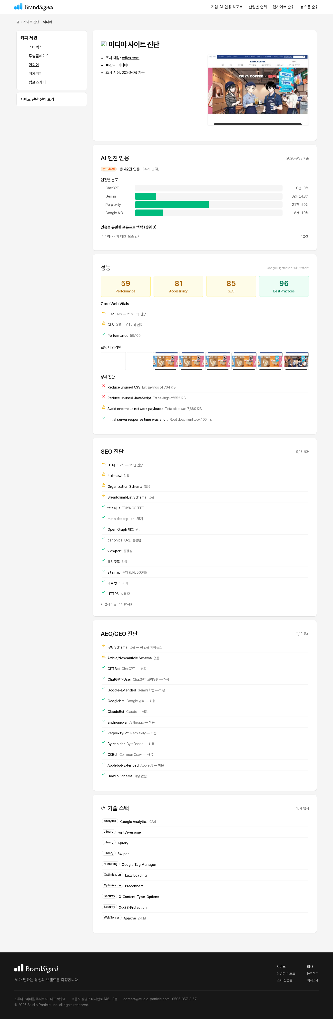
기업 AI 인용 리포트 (227, 6)
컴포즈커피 (37, 82)
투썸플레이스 (39, 55)
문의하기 (313, 973)
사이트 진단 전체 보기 (37, 99)
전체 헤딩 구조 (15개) (118, 604)
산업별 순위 (258, 6)
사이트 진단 (31, 22)
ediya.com (130, 57)
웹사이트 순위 (283, 6)
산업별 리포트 (286, 973)
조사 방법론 (284, 980)
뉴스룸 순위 (309, 6)
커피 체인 (28, 37)
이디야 (34, 64)
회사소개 (313, 980)
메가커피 (35, 73)
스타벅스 (35, 47)
